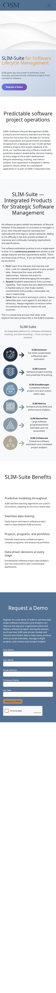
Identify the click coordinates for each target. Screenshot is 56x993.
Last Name (8, 660)
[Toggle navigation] (49, 5)
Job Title (7, 690)
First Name (8, 649)
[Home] (11, 5)
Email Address (10, 670)
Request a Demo (14, 87)
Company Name (11, 680)
